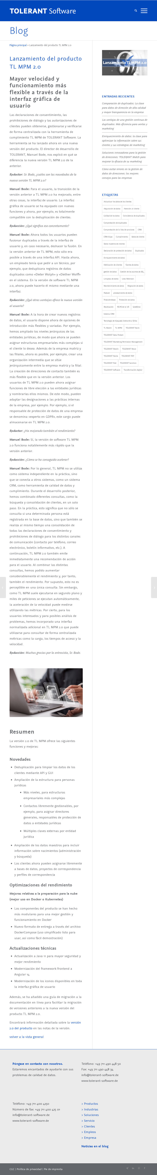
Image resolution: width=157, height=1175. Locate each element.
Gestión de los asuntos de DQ (131, 271)
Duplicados (139, 250)
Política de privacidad (29, 1169)
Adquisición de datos (112, 208)
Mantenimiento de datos (114, 286)
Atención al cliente (131, 208)
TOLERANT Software (112, 370)
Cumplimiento (122, 236)
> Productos (89, 1103)
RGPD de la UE (123, 307)
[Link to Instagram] (139, 1168)
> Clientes (88, 1126)
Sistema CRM (109, 314)
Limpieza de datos (111, 279)
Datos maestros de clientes (114, 244)
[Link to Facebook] (144, 1168)
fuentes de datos (132, 265)
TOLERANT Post (110, 363)
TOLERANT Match (111, 349)
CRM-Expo (108, 236)
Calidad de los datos (111, 215)
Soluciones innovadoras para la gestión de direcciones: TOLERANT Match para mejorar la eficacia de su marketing (124, 157)
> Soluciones (90, 1115)
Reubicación (109, 307)
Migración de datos (135, 286)
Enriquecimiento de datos (114, 258)
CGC (12, 1169)
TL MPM (118, 328)
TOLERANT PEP (128, 356)
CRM (140, 229)
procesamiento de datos (122, 293)
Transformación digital (133, 370)
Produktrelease (109, 300)
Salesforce (136, 307)
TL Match (108, 328)
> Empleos (88, 1132)
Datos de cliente (138, 236)
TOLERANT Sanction (128, 363)
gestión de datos (110, 271)
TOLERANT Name (111, 356)
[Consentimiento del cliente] (3, 587)
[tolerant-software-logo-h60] (43, 10)
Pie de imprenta (53, 1169)
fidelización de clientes (113, 265)
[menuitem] (136, 10)
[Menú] (143, 10)
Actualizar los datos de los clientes (117, 201)
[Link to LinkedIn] (133, 1168)
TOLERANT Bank (132, 328)
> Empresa (88, 1137)
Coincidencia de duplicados (134, 215)
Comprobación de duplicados (115, 223)
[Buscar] (136, 10)
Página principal (18, 45)
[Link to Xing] (127, 1168)
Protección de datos (127, 300)
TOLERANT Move (129, 349)
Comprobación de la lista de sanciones (119, 229)
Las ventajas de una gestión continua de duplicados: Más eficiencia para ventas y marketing (124, 124)
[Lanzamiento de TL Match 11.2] (154, 587)
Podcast (107, 293)
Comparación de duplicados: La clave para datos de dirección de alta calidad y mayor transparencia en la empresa (124, 107)
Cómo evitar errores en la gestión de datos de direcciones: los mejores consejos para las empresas (122, 173)
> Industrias (89, 1109)
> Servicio (88, 1120)
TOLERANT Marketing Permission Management (123, 342)
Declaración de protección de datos (118, 250)
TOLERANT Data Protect (113, 335)
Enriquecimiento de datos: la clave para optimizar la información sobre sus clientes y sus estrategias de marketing (124, 140)
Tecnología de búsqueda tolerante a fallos (120, 321)
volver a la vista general (27, 1037)
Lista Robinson (128, 279)
